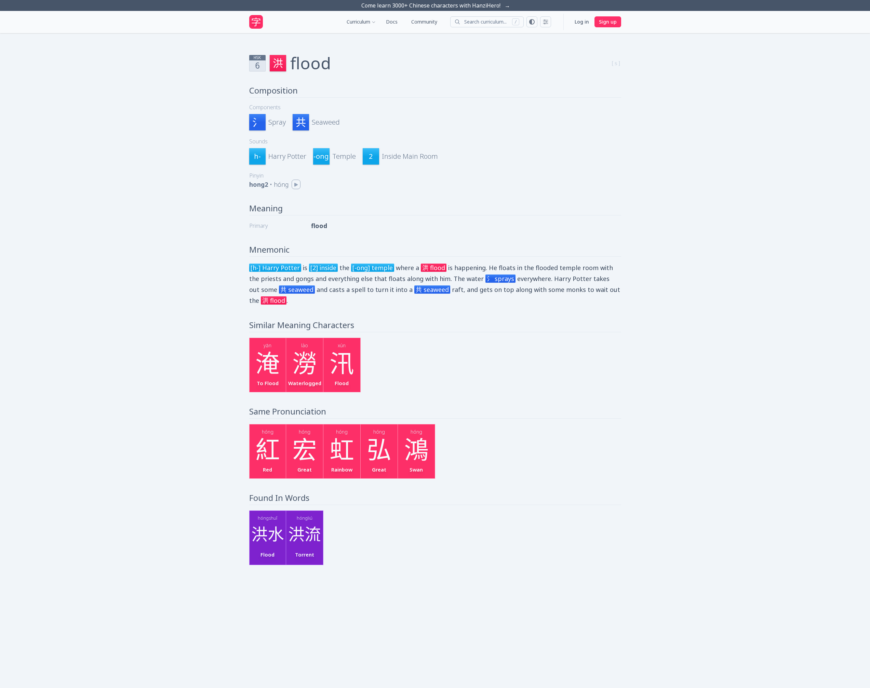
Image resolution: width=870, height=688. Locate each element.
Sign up (608, 21)
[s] (616, 63)
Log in (582, 21)
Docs (392, 21)
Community (424, 21)
